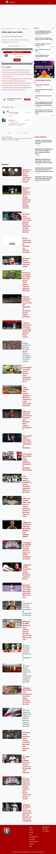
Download (17, 60)
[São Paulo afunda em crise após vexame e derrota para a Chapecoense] (12, 647)
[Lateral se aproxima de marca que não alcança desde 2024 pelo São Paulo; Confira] (12, 324)
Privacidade (32, 839)
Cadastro (31, 843)
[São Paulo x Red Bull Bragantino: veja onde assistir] (12, 260)
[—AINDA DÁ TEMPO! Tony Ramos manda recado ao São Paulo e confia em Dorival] (12, 566)
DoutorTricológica (13, 112)
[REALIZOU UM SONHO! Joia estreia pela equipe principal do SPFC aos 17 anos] (12, 587)
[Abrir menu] (49, 2)
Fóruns (4, 28)
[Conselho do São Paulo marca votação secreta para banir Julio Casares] (12, 171)
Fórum (30, 834)
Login (30, 846)
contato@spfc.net (33, 836)
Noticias (31, 829)
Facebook (46, 827)
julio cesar (27, 28)
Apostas (31, 832)
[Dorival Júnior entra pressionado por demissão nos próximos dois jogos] (12, 240)
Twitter (46, 829)
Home (30, 827)
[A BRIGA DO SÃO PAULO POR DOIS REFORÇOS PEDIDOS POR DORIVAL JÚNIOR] (12, 524)
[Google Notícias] (17, 99)
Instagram (46, 831)
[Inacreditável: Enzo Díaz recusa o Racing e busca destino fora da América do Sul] (12, 369)
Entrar (52, 28)
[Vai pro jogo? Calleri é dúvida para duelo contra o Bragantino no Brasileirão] (12, 437)
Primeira (9, 132)
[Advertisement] (28, 15)
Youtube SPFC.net (33, 841)
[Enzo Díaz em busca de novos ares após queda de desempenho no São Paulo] (12, 605)
